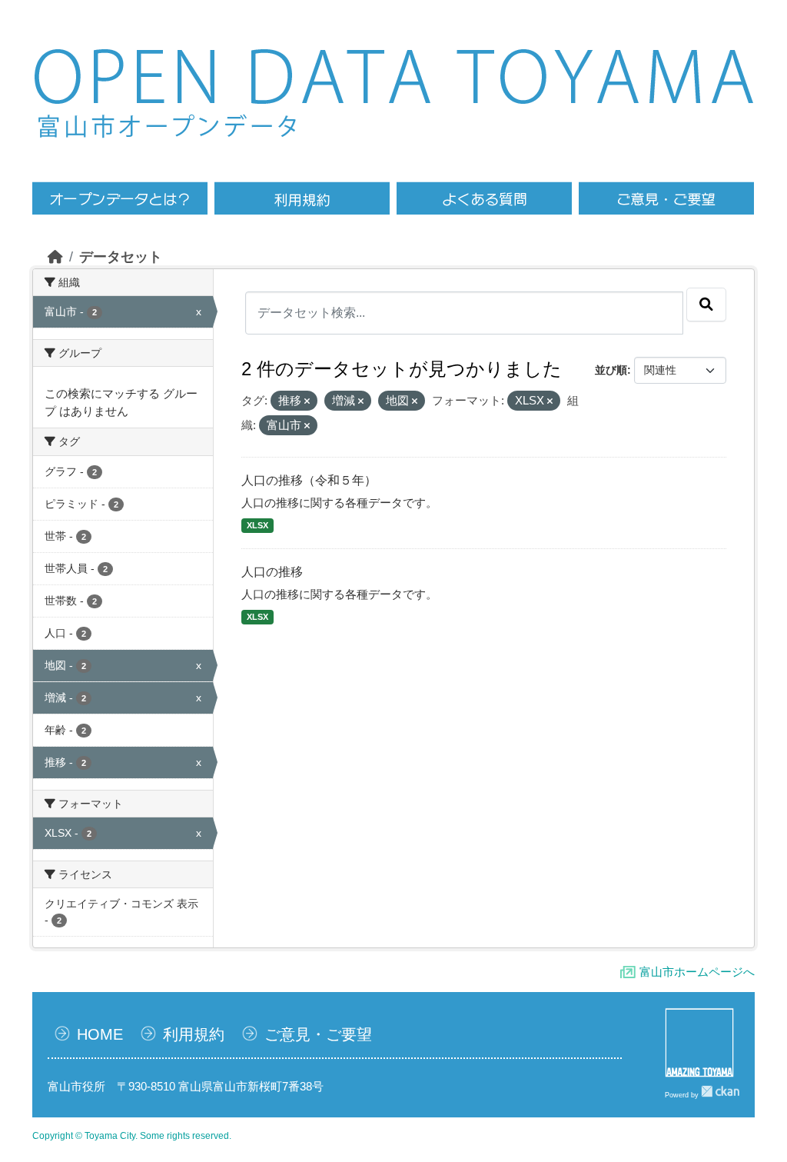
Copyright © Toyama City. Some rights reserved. (131, 1135)
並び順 (611, 370)
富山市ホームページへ (697, 971)
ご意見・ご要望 (318, 1034)
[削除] (307, 401)
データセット (120, 257)
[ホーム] (55, 257)
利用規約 (193, 1034)
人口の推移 (272, 571)
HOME (100, 1034)
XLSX (257, 525)
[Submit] (706, 304)
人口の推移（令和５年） (309, 480)
